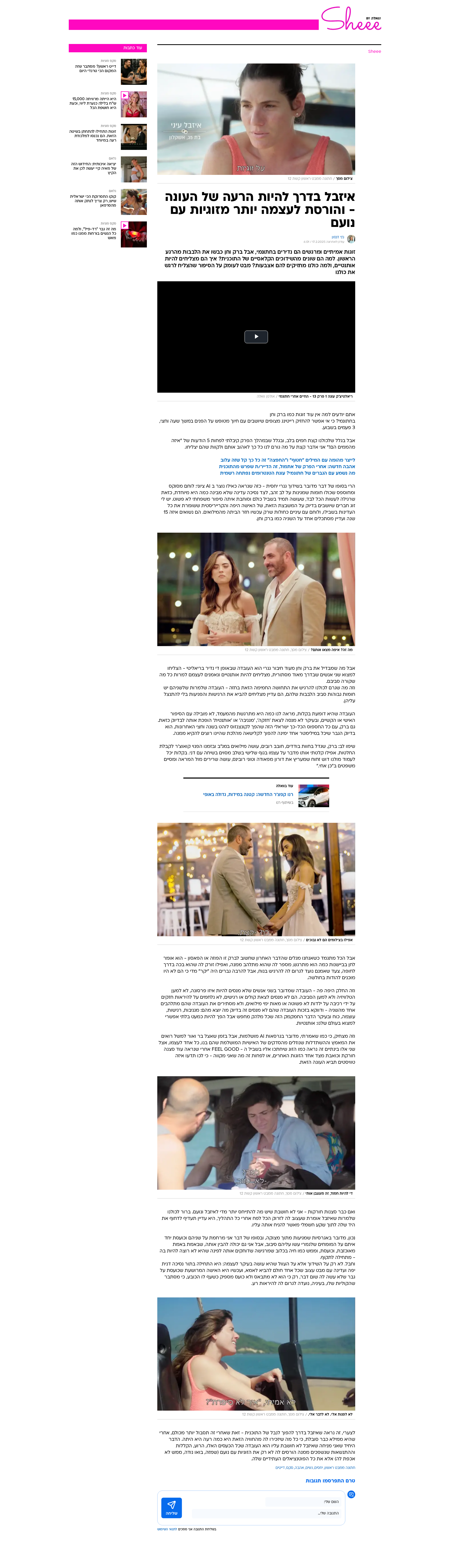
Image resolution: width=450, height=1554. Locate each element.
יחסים (318, 1468)
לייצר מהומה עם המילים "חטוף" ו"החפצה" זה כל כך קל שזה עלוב (288, 460)
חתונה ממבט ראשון (339, 1468)
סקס (289, 1468)
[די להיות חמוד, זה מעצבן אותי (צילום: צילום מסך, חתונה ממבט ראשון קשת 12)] (256, 1137)
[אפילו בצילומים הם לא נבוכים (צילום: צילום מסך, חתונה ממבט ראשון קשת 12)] (256, 884)
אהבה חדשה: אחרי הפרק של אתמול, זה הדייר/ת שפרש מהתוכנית (287, 466)
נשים (309, 1468)
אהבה (299, 1468)
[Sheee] (350, 18)
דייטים (280, 1468)
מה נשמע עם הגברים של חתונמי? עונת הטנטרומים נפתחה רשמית (287, 473)
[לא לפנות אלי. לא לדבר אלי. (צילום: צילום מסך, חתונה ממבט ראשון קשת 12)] (256, 1358)
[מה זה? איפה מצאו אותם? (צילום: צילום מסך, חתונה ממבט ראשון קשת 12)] (256, 594)
